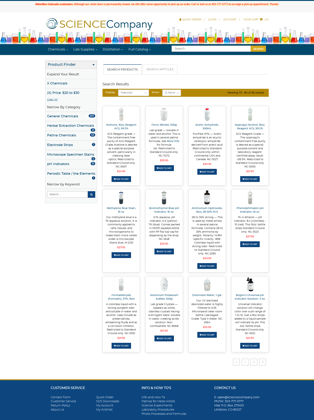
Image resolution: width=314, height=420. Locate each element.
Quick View (121, 114)
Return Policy (60, 405)
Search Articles (160, 69)
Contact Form (61, 397)
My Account (104, 405)
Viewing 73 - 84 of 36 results (245, 93)
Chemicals (56, 49)
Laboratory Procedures (158, 409)
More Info (173, 141)
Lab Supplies (83, 49)
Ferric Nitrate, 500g (164, 125)
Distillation (111, 49)
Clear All (52, 99)
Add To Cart (122, 179)
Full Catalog (138, 49)
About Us (57, 409)
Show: (156, 92)
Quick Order (191, 19)
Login (212, 19)
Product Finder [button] (62, 64)
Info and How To (153, 397)
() (256, 19)
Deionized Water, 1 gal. (207, 295)
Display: (110, 92)
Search (258, 48)
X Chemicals (57, 83)
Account (229, 19)
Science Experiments (157, 405)
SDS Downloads (107, 401)
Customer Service (63, 401)
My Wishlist (104, 409)
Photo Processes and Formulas (164, 413)
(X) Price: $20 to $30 (63, 93)
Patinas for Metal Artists (158, 401)
